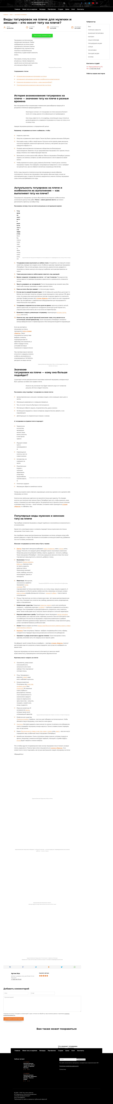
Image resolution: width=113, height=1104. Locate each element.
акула (59, 614)
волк (24, 686)
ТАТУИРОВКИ (92, 50)
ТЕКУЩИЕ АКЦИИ (93, 53)
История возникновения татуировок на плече (32, 76)
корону (63, 625)
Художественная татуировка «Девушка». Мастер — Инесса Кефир (30, 1077)
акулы (28, 710)
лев (32, 684)
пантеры (19, 587)
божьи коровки (28, 562)
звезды (58, 625)
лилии (61, 548)
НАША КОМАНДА (93, 40)
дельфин (65, 614)
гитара (49, 731)
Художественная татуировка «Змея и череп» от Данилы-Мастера (29, 1065)
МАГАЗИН (91, 36)
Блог (73, 9)
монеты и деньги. (26, 627)
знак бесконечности (48, 625)
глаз (41, 731)
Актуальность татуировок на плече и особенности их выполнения (38, 79)
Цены (67, 9)
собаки (54, 593)
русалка (41, 607)
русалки (26, 719)
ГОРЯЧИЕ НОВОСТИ (94, 30)
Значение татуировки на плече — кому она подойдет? (34, 82)
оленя (19, 593)
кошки (48, 593)
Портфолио (52, 9)
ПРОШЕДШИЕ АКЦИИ (95, 43)
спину (19, 314)
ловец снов (35, 731)
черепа (49, 605)
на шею (59, 312)
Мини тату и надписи (29, 9)
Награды (42, 9)
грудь (64, 312)
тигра (26, 585)
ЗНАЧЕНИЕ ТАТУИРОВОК (96, 33)
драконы (43, 605)
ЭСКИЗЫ (90, 57)
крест (57, 731)
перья (40, 625)
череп (45, 731)
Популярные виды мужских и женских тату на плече (34, 85)
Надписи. (20, 724)
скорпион (20, 688)
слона (23, 593)
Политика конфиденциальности (68, 1066)
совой (25, 677)
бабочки (19, 564)
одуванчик (51, 548)
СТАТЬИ (90, 47)
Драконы (20, 719)
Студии (60, 9)
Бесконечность (26, 731)
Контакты (80, 9)
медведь (20, 686)
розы (45, 548)
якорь (19, 740)
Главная (17, 9)
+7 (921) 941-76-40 (39, 4)
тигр (28, 684)
